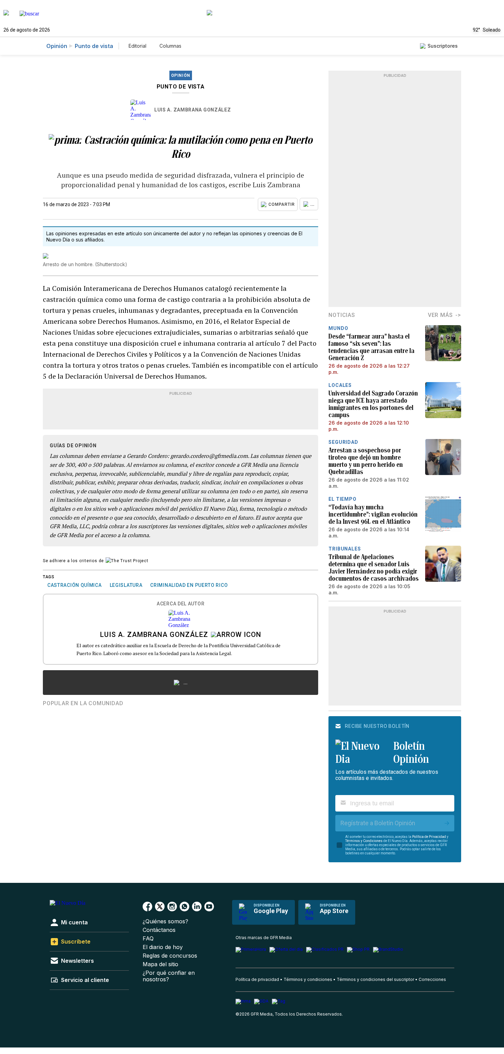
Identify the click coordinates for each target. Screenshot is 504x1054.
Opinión (56, 46)
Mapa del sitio (160, 964)
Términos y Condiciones (364, 841)
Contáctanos (159, 930)
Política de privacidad (257, 979)
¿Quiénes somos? (165, 921)
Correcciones (432, 979)
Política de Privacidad (429, 837)
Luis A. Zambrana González (192, 109)
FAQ (148, 938)
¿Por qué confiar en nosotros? (169, 976)
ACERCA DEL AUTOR (180, 603)
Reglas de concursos (170, 955)
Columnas (170, 46)
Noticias (341, 315)
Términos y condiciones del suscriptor (375, 979)
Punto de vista (94, 46)
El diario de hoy (163, 947)
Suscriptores (443, 46)
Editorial (137, 46)
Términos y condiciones (308, 979)
